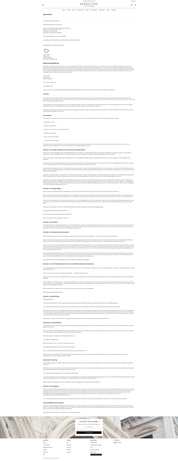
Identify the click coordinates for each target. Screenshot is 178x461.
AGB (91, 447)
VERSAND (69, 445)
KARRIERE (45, 452)
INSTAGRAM (118, 442)
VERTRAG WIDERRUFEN (96, 454)
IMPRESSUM (93, 452)
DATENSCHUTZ (93, 442)
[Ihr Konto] (135, 5)
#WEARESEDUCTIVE (47, 447)
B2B (44, 454)
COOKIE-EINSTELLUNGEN (96, 445)
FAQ (68, 442)
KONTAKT (69, 452)
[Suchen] (43, 5)
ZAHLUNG (69, 447)
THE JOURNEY (46, 445)
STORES (45, 449)
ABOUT (44, 442)
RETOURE (69, 449)
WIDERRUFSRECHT (94, 449)
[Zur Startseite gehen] (89, 5)
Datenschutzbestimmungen (89, 430)
